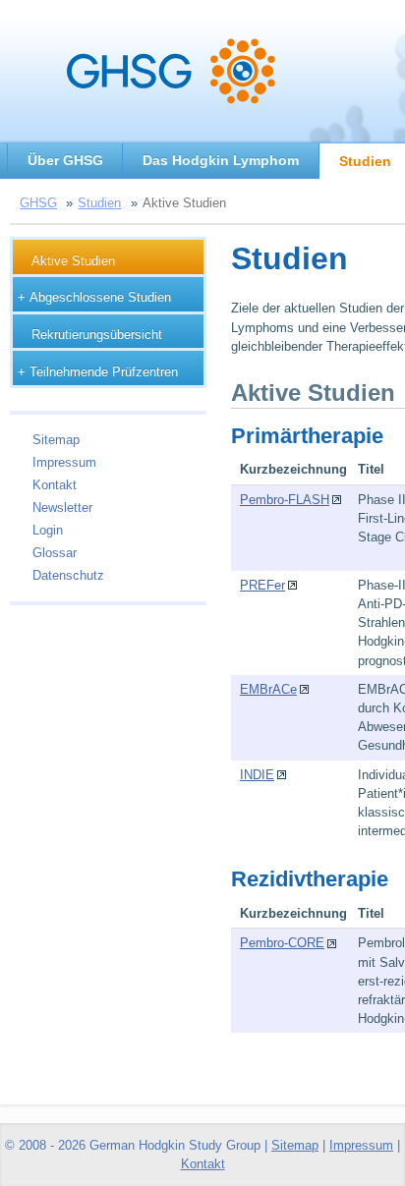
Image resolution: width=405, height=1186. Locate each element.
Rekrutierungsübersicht (96, 334)
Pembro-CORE (282, 942)
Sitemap (56, 439)
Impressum (64, 462)
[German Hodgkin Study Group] (171, 104)
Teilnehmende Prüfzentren (103, 372)
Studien (99, 203)
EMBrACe (268, 689)
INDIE (257, 774)
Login (47, 530)
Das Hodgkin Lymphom (221, 160)
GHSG (38, 203)
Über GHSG (65, 160)
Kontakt (54, 485)
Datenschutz (68, 575)
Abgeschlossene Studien (100, 297)
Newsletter (62, 507)
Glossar (54, 552)
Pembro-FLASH (284, 499)
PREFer (262, 585)
